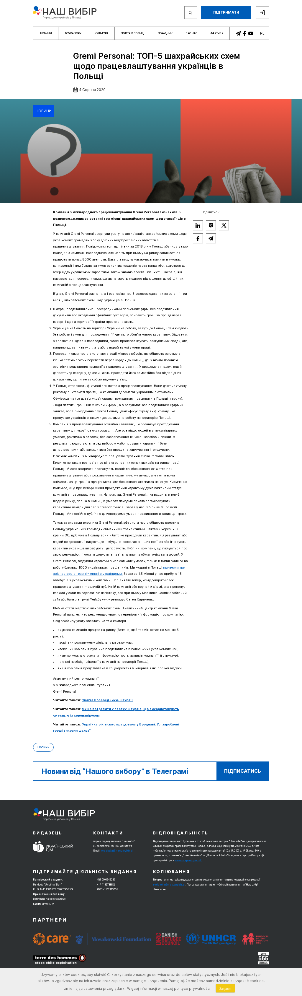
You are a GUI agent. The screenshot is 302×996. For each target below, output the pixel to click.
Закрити (225, 988)
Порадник (165, 33)
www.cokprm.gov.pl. (188, 860)
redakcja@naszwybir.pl (117, 850)
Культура (101, 33)
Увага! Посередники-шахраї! (107, 700)
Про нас (191, 33)
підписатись (242, 771)
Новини (46, 33)
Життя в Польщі (133, 33)
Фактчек (217, 33)
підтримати (226, 12)
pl (262, 33)
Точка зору (73, 33)
